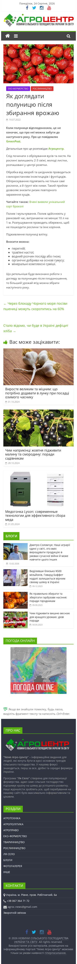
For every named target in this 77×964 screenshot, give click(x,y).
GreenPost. (13, 141)
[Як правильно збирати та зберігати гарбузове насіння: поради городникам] (15, 594)
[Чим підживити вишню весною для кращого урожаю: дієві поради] (15, 613)
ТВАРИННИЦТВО (14, 842)
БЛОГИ (11, 536)
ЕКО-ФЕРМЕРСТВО (18, 88)
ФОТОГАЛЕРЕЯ (12, 866)
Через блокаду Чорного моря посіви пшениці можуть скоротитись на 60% (35, 306)
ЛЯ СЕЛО (9, 854)
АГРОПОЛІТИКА (13, 824)
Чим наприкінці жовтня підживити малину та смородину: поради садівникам (33, 454)
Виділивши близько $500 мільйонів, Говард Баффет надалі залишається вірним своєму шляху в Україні (47, 576)
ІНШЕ (6, 872)
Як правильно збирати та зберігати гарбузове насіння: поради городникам (48, 597)
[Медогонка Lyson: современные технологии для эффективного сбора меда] (38, 473)
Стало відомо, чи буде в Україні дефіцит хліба (35, 328)
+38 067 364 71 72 (18, 901)
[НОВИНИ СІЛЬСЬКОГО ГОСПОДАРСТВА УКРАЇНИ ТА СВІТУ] (38, 15)
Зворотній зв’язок (14, 912)
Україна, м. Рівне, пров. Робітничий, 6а (31, 895)
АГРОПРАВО (11, 830)
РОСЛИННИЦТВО (42, 88)
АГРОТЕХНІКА (11, 818)
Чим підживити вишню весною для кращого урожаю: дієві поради (50, 616)
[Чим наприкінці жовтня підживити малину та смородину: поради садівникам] (38, 412)
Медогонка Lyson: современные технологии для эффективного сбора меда (35, 515)
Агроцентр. (56, 148)
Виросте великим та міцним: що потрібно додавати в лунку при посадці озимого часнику (37, 393)
